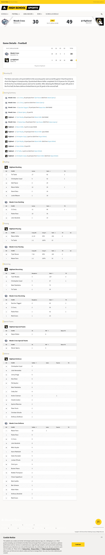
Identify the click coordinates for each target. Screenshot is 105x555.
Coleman (16, 396)
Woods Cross (19, 21)
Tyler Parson (37, 98)
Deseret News (5, 2)
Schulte (16, 413)
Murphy (15, 277)
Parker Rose (22, 122)
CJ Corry (21, 98)
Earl (14, 392)
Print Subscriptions (98, 2)
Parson (15, 254)
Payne (14, 183)
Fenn (14, 258)
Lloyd (16, 179)
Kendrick (15, 218)
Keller (15, 187)
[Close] (101, 537)
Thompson (17, 473)
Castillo (15, 481)
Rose (14, 214)
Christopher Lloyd (21, 136)
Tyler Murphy (20, 117)
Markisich (16, 452)
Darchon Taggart (23, 107)
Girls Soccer (27, 14)
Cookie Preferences (42, 525)
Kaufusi (14, 383)
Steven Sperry (51, 98)
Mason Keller (38, 117)
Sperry (15, 348)
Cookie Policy (28, 525)
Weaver (15, 196)
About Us (4, 528)
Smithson (17, 417)
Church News (13, 2)
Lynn (14, 464)
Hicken (15, 334)
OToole (15, 460)
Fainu (14, 191)
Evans (14, 316)
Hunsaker (16, 456)
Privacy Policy (17, 525)
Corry (13, 209)
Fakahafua (16, 285)
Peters (15, 468)
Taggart (16, 303)
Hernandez (16, 370)
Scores (52, 14)
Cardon (15, 400)
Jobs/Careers (38, 528)
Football (15, 14)
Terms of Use (5, 525)
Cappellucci (16, 477)
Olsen (14, 379)
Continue (78, 544)
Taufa (14, 175)
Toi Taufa (19, 151)
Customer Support (25, 528)
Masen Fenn (42, 107)
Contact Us (13, 528)
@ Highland (86, 21)
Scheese (15, 485)
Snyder (15, 447)
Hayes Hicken (42, 136)
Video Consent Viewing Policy (51, 549)
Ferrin (14, 408)
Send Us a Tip (50, 528)
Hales (14, 490)
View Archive (61, 528)
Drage (15, 375)
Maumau (16, 404)
